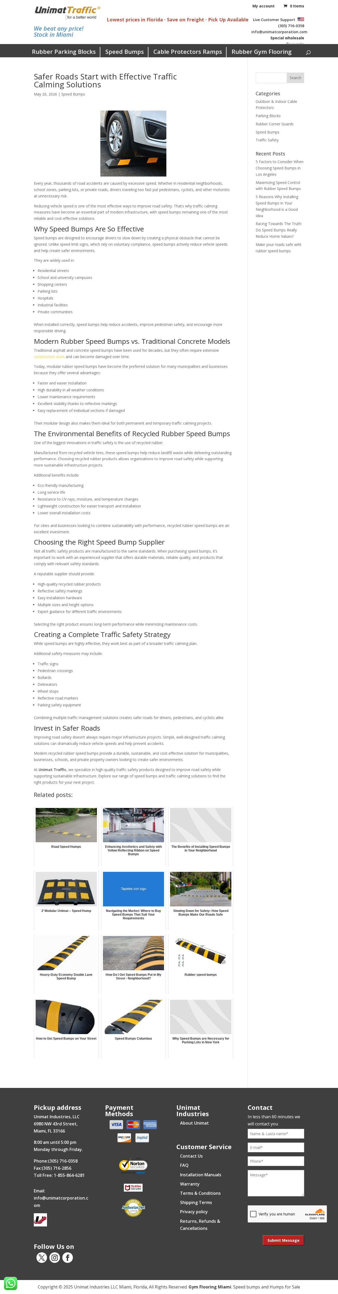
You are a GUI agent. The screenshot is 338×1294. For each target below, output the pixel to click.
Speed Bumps (124, 51)
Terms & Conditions (200, 1193)
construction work (49, 356)
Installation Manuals (200, 1175)
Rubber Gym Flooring (262, 51)
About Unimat (194, 1123)
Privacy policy (194, 1212)
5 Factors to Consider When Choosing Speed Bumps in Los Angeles (279, 168)
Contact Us (191, 1156)
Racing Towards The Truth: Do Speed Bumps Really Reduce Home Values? (279, 230)
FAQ (184, 1165)
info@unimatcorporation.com (279, 31)
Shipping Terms (196, 1202)
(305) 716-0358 (291, 25)
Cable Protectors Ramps (187, 51)
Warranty (190, 1184)
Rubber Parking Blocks (64, 51)
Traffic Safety (267, 139)
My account (263, 5)
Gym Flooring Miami (210, 1287)
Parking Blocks (268, 115)
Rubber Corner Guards (275, 123)
